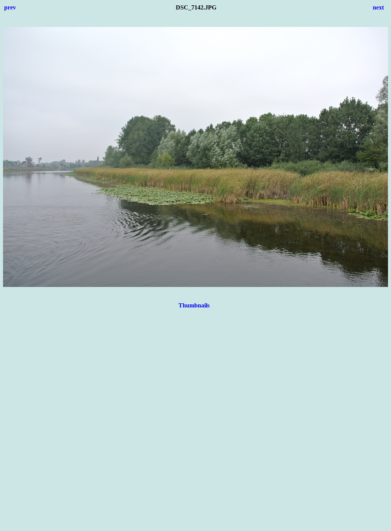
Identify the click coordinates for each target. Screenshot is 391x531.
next (378, 7)
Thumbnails (194, 305)
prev (10, 7)
